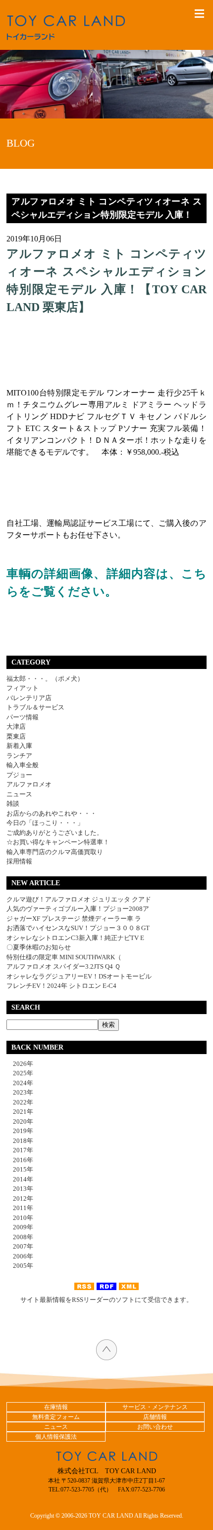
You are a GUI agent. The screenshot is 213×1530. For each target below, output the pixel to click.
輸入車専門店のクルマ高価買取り (54, 852)
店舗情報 (155, 1416)
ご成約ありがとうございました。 (54, 832)
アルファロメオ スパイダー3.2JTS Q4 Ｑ (63, 966)
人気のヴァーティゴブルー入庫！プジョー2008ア (77, 908)
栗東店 (16, 736)
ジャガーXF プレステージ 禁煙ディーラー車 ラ (73, 918)
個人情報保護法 (56, 1436)
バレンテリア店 (29, 698)
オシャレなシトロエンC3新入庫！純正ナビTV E (75, 938)
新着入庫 (19, 745)
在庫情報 (56, 1407)
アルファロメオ (29, 784)
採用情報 (19, 861)
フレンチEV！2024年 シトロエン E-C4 (61, 985)
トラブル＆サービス (35, 707)
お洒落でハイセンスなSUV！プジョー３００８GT (78, 928)
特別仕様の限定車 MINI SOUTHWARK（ (63, 957)
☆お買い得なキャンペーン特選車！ (57, 842)
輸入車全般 (22, 765)
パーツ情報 (22, 717)
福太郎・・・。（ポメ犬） (45, 678)
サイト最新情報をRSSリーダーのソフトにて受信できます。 (106, 1299)
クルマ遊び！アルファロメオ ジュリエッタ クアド (78, 899)
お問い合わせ (155, 1426)
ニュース (19, 794)
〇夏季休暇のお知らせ (38, 947)
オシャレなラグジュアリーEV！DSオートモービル (79, 976)
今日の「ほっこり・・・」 (45, 822)
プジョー (19, 775)
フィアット (22, 688)
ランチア (19, 755)
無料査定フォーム (56, 1416)
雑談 (12, 803)
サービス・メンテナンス (155, 1407)
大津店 (16, 726)
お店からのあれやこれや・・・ (51, 813)
